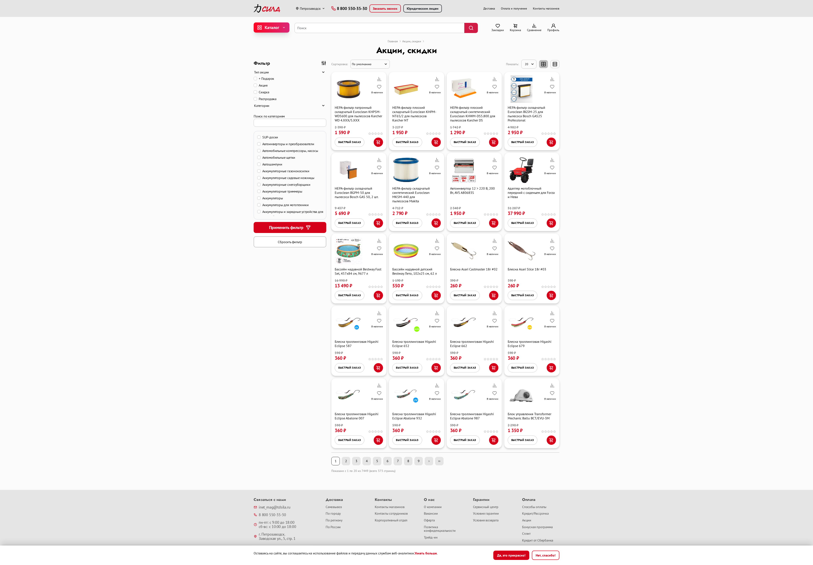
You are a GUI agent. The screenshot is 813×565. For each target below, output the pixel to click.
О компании (433, 507)
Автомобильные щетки (278, 157)
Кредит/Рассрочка (535, 513)
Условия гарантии (486, 513)
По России (333, 527)
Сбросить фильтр (290, 242)
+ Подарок (266, 78)
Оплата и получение (514, 8)
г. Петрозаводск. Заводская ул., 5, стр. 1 (277, 536)
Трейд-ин (430, 537)
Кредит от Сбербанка (537, 540)
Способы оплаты (534, 507)
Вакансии (431, 513)
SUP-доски (270, 137)
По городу (333, 513)
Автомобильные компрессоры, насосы (290, 151)
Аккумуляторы (272, 198)
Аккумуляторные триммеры (282, 191)
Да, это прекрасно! (511, 555)
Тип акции (261, 72)
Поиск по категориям (269, 116)
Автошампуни (272, 164)
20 (526, 64)
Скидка (264, 92)
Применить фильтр (286, 227)
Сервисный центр (485, 507)
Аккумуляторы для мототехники (285, 205)
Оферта (429, 520)
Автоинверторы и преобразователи (288, 144)
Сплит (526, 534)
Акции (526, 520)
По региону (334, 520)
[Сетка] (543, 64)
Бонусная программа (537, 527)
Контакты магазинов (546, 8)
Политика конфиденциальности (439, 529)
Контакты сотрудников (391, 513)
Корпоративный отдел (391, 520)
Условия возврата (486, 520)
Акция (263, 85)
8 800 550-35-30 (272, 515)
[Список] (554, 64)
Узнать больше (426, 553)
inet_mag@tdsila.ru (274, 507)
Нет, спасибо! (546, 555)
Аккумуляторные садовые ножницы (288, 178)
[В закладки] (379, 87)
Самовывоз (334, 507)
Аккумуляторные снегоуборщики (286, 184)
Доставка (489, 8)
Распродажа (268, 99)
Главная (393, 41)
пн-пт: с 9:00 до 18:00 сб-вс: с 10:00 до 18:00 (277, 524)
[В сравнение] (379, 79)
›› (439, 461)
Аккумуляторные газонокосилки (285, 171)
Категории (261, 105)
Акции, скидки (411, 41)
